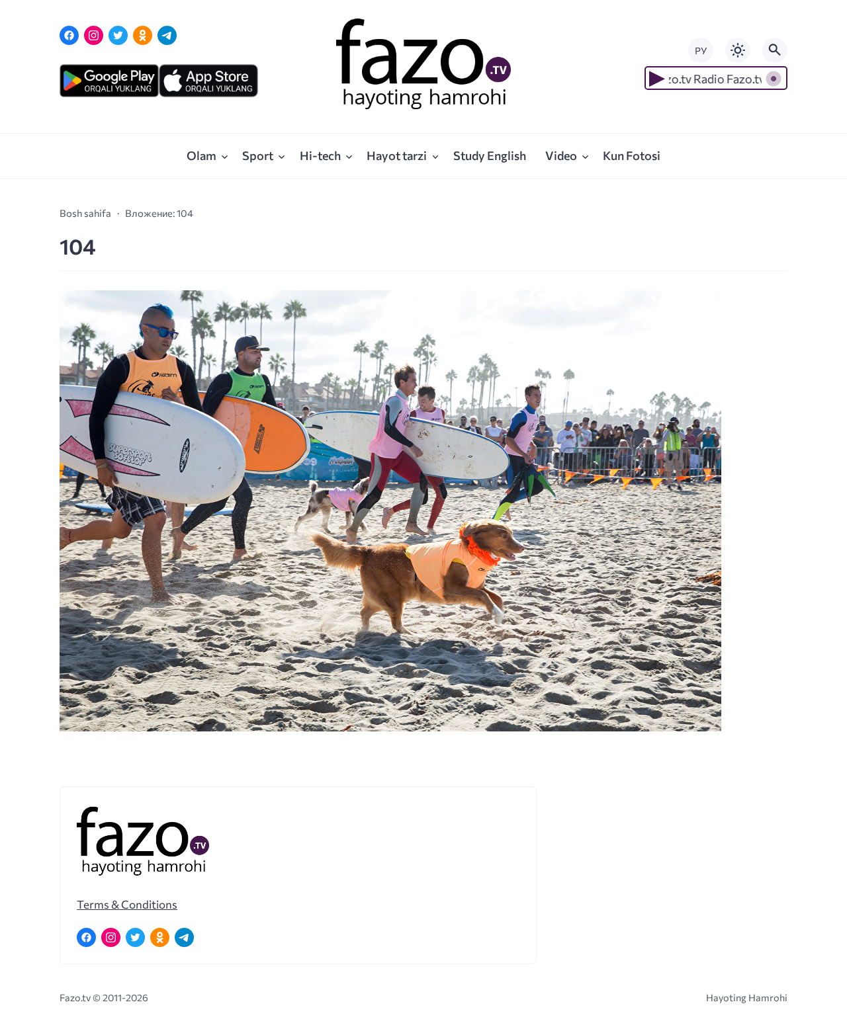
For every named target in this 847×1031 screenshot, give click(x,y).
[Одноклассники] (142, 35)
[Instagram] (93, 35)
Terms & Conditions (127, 904)
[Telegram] (167, 35)
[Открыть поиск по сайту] (774, 50)
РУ (701, 50)
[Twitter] (118, 35)
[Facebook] (69, 35)
